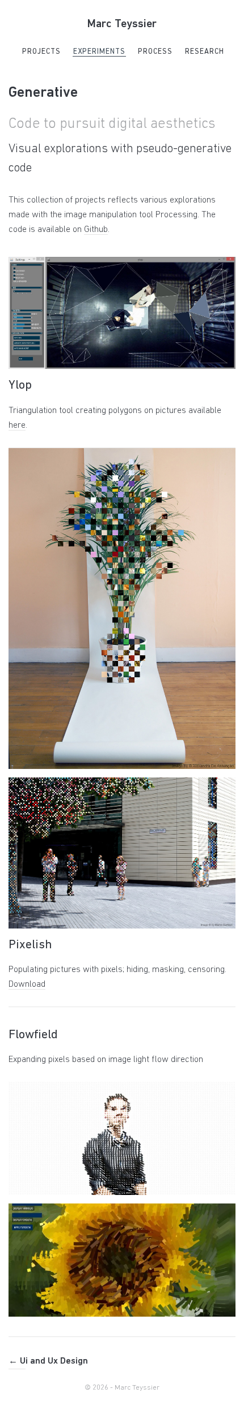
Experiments (99, 51)
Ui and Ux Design (48, 1361)
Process (155, 51)
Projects (41, 51)
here (17, 425)
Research (204, 51)
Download (27, 984)
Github (96, 229)
